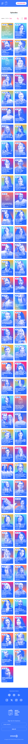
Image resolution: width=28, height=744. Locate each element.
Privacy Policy (21, 739)
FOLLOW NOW (21, 3)
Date (10, 18)
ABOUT (16, 710)
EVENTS (17, 715)
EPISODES (17, 712)
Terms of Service (14, 739)
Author (7, 18)
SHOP (16, 713)
